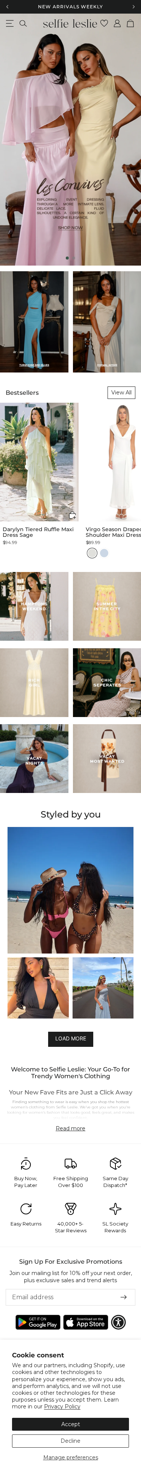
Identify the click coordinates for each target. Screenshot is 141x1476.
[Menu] (10, 23)
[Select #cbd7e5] (104, 553)
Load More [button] (70, 1039)
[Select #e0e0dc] (92, 553)
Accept (70, 1424)
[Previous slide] (12, 139)
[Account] (117, 23)
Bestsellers (22, 392)
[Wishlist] (104, 23)
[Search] (23, 23)
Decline (70, 1440)
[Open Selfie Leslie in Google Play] (38, 1322)
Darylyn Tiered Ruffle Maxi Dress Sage (38, 532)
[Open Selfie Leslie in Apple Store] (85, 1322)
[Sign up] (123, 1297)
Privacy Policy (62, 1406)
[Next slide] (129, 139)
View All (121, 392)
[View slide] (70, 140)
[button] (72, 515)
